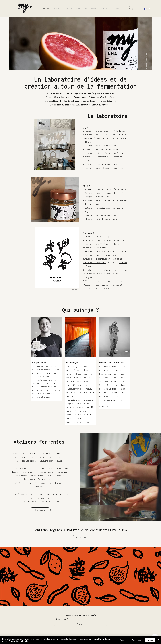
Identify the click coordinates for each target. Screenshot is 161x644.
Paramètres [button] (124, 640)
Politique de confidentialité (18, 641)
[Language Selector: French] (146, 8)
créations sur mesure (95, 215)
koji (87, 211)
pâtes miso (90, 208)
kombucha (89, 200)
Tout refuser (136, 640)
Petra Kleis (105, 406)
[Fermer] (158, 640)
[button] (131, 8)
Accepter (150, 640)
